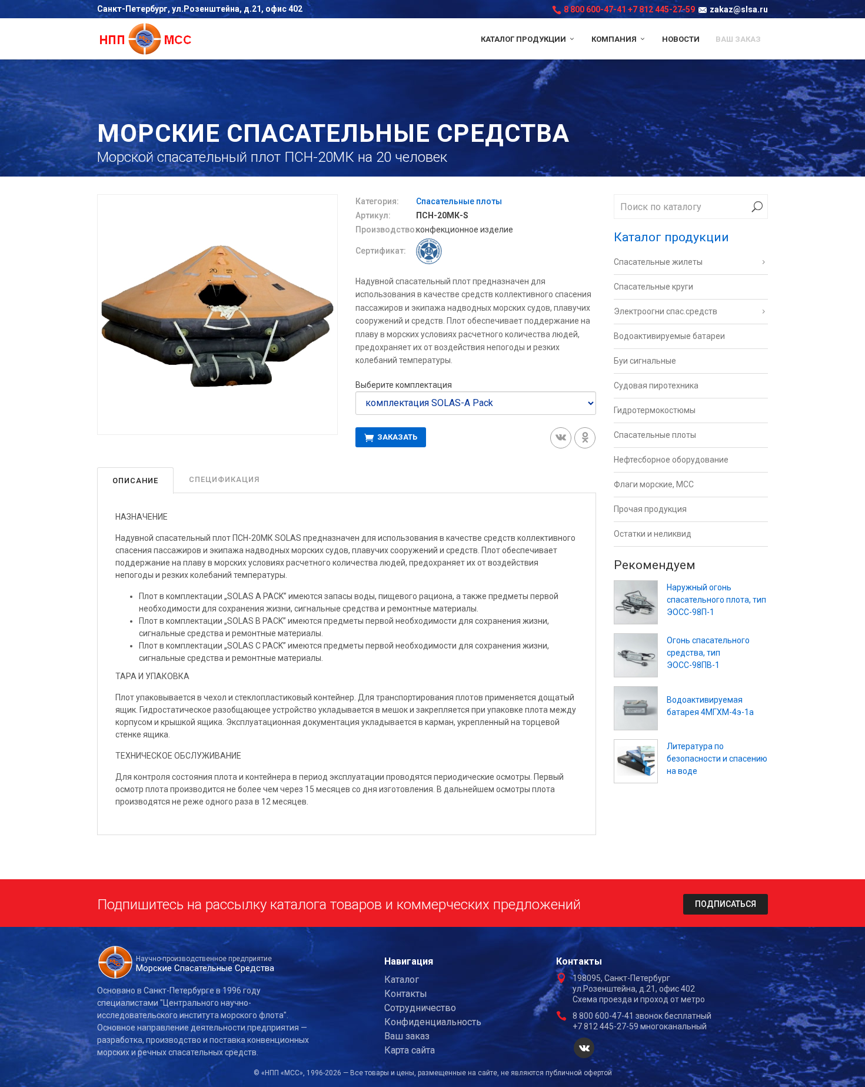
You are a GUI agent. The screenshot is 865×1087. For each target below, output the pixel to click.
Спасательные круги (653, 286)
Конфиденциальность (432, 1022)
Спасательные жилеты (658, 262)
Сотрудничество (420, 1007)
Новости (681, 39)
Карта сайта (409, 1050)
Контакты (405, 993)
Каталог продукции (524, 39)
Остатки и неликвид (652, 533)
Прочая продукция (650, 509)
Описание (135, 480)
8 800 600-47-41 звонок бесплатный (642, 1015)
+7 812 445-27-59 (661, 9)
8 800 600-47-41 (595, 9)
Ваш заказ (738, 39)
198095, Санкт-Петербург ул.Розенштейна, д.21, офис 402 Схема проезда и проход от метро (639, 988)
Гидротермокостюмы (655, 410)
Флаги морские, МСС (654, 484)
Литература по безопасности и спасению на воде (717, 759)
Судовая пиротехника (656, 385)
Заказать (396, 437)
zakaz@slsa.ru (739, 9)
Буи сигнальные (645, 360)
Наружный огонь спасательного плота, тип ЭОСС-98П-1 (716, 600)
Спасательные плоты (459, 201)
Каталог (401, 979)
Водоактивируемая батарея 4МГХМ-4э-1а (710, 706)
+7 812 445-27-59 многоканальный (640, 1026)
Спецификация (224, 479)
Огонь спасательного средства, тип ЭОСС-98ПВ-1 (708, 653)
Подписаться (725, 904)
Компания (614, 39)
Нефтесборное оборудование (671, 459)
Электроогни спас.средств (665, 311)
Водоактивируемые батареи (669, 336)
